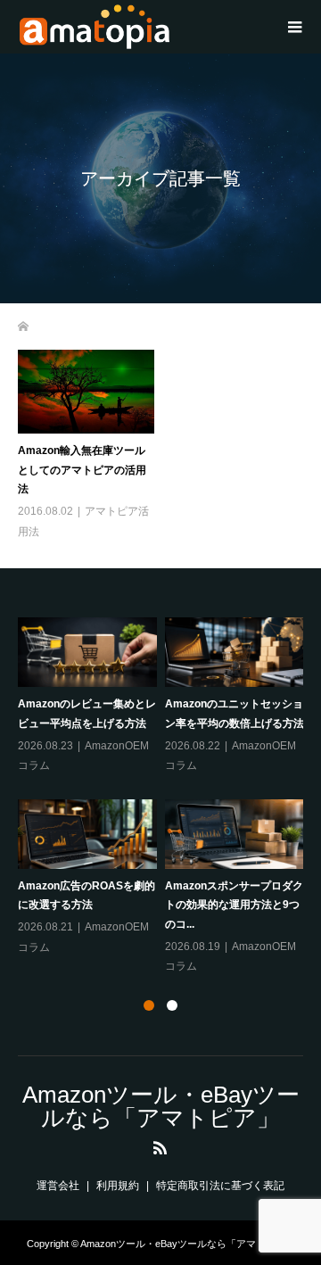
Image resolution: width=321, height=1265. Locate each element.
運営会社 (58, 1185)
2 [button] (172, 1005)
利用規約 (117, 1185)
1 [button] (149, 1005)
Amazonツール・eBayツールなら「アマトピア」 (161, 1106)
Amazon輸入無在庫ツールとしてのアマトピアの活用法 (82, 469)
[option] (164, 797)
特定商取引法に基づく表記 (220, 1185)
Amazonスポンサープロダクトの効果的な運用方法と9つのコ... (234, 905)
